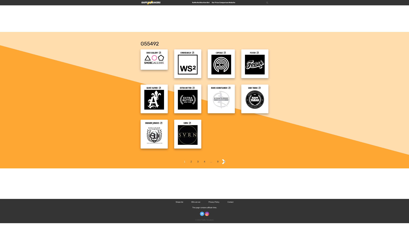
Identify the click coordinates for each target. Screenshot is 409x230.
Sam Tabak (252, 87)
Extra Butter (185, 87)
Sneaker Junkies (152, 122)
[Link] (151, 3)
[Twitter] (202, 214)
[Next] (224, 162)
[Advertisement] (204, 16)
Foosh (253, 52)
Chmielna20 (185, 52)
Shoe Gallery (152, 52)
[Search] (267, 2)
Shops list (179, 202)
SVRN (186, 122)
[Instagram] (207, 214)
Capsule (219, 52)
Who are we (195, 202)
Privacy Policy (214, 202)
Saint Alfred (152, 87)
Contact (230, 202)
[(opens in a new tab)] (154, 56)
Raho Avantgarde (219, 87)
